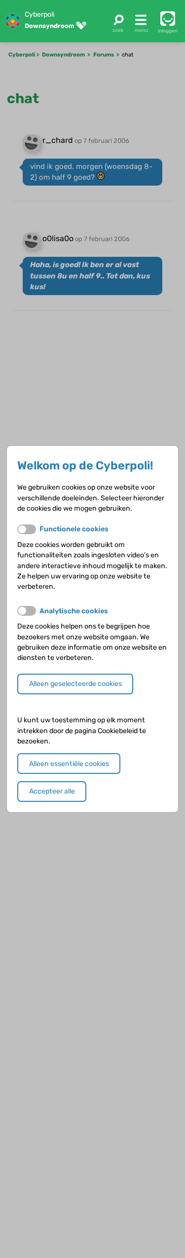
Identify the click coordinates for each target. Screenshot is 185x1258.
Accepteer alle (52, 791)
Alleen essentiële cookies (69, 764)
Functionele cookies (74, 529)
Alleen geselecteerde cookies (75, 684)
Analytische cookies (73, 611)
